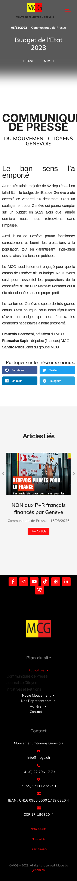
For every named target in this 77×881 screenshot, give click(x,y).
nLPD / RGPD (39, 849)
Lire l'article (38, 531)
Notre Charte (38, 828)
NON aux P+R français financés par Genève (39, 508)
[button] (68, 9)
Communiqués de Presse (48, 28)
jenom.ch (39, 870)
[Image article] (38, 474)
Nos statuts (38, 839)
